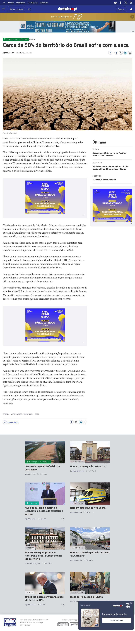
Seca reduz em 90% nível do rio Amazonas (42, 468)
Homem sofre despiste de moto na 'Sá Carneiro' (89, 554)
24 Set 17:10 (91, 471)
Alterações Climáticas (21, 414)
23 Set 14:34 (88, 560)
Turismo (11, 2)
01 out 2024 (23, 52)
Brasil (6, 414)
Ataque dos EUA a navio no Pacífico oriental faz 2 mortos (109, 154)
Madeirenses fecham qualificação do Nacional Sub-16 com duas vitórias (110, 167)
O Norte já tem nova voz (104, 179)
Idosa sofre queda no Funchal (86, 597)
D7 (4, 2)
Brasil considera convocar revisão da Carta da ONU (44, 598)
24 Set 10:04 (47, 563)
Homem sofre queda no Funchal (88, 466)
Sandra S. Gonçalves (33, 563)
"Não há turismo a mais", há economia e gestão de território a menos (44, 511)
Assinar (121, 9)
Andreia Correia (76, 512)
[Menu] (3, 9)
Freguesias (20, 2)
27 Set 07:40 (42, 474)
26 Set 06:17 (42, 604)
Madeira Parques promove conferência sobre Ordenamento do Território (43, 555)
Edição (16, 9)
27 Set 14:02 (42, 518)
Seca (37, 414)
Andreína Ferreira (76, 601)
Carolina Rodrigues (77, 471)
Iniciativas (44, 2)
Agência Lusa (30, 474)
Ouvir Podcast (116, 620)
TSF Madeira (32, 2)
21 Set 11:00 (88, 512)
